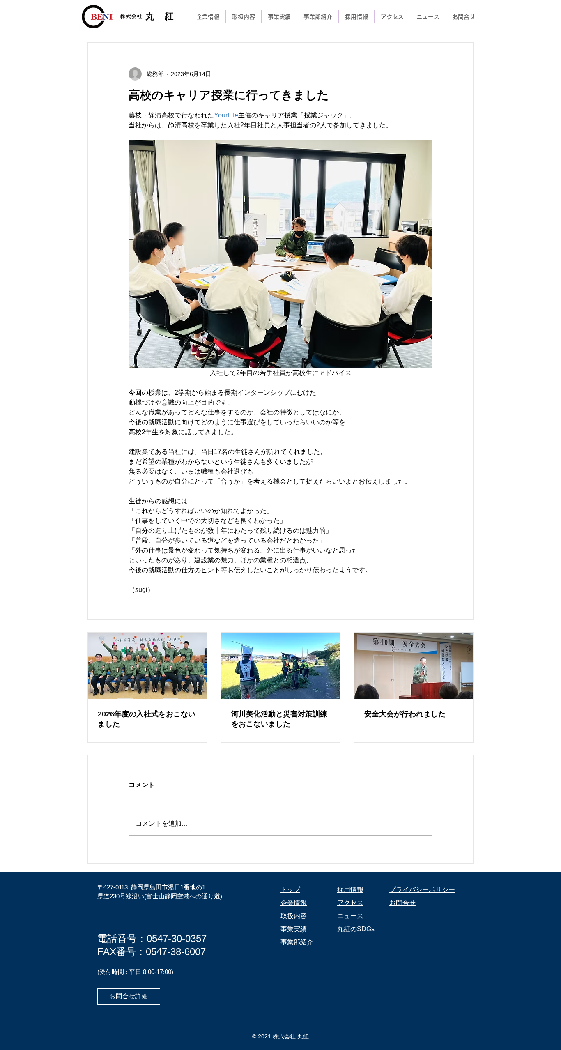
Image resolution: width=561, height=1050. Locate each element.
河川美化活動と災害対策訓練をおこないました (279, 719)
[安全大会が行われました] (413, 666)
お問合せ (402, 902)
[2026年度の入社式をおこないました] (147, 666)
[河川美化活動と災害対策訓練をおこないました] (280, 666)
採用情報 (350, 889)
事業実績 (293, 929)
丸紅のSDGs (356, 929)
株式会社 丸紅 (291, 1036)
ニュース (350, 915)
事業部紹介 (296, 942)
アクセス (350, 902)
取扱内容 (293, 915)
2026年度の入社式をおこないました (146, 719)
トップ (290, 889)
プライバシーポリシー (422, 889)
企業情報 (293, 902)
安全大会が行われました (405, 714)
